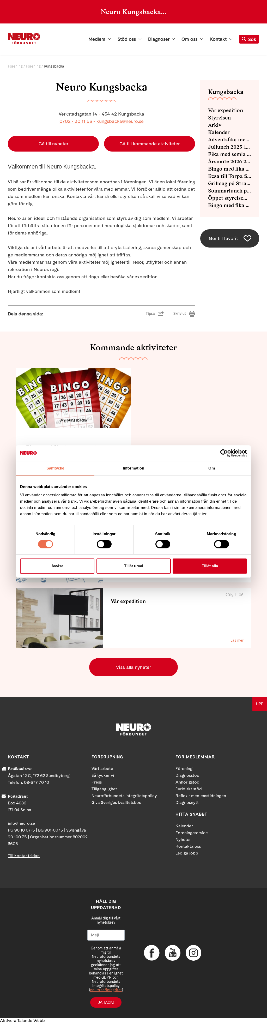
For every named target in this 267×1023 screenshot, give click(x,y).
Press (97, 782)
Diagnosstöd (187, 775)
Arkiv (214, 125)
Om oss (190, 39)
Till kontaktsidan (24, 855)
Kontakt (219, 39)
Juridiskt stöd (188, 788)
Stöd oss (127, 39)
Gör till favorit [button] (223, 238)
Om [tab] (211, 468)
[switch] (104, 544)
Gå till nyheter (53, 143)
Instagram (193, 953)
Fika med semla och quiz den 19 (229, 154)
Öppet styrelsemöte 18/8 (229, 198)
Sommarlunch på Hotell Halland (229, 191)
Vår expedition (225, 110)
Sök (252, 39)
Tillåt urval (133, 566)
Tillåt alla (210, 566)
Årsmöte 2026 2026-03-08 (229, 161)
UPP (259, 704)
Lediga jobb (186, 853)
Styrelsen (219, 118)
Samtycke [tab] (55, 468)
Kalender (219, 132)
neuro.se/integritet (106, 990)
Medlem (97, 39)
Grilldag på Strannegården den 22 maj (229, 183)
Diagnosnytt (187, 802)
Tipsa (150, 313)
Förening (15, 66)
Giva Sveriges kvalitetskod (117, 802)
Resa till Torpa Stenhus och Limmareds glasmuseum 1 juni (229, 176)
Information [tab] (133, 468)
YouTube (172, 953)
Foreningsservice (191, 832)
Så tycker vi (103, 775)
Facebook (152, 953)
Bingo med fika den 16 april (229, 169)
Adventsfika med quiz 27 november (229, 139)
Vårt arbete (102, 768)
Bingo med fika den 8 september (229, 205)
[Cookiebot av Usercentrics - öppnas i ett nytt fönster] (224, 453)
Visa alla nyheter (133, 667)
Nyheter (183, 839)
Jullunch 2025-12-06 (229, 147)
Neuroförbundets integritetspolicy (124, 795)
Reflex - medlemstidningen (200, 795)
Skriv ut (179, 313)
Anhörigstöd (187, 782)
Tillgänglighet (104, 788)
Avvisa (57, 566)
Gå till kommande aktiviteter (149, 143)
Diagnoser (159, 39)
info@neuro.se (21, 823)
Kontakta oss (188, 846)
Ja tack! (106, 1002)
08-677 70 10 (36, 782)
